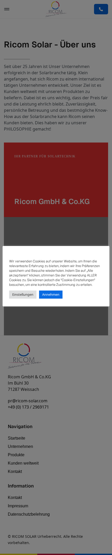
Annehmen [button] (50, 294)
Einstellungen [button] (22, 294)
